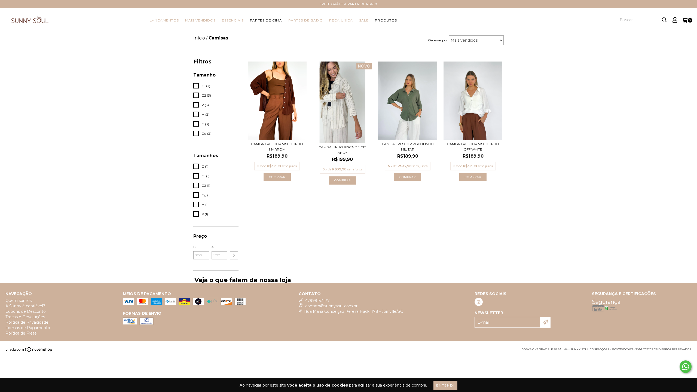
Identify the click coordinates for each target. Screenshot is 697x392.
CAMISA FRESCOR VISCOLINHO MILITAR (408, 146)
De (195, 247)
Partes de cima (266, 20)
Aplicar (234, 255)
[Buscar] (664, 20)
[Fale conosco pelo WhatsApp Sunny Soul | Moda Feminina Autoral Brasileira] (686, 366)
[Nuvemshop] (29, 351)
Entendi (445, 385)
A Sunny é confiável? (25, 306)
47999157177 (317, 300)
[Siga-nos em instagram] (479, 302)
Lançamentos (164, 20)
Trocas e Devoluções (25, 316)
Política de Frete (21, 333)
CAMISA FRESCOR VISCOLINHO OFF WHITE (473, 146)
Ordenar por (438, 40)
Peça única (341, 20)
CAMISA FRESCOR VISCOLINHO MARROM (277, 146)
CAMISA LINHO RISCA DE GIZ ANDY (342, 150)
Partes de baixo (305, 20)
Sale (364, 20)
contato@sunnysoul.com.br (331, 306)
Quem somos (18, 300)
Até (214, 247)
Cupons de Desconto (25, 311)
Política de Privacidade (26, 322)
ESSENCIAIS (233, 20)
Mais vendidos (200, 20)
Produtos (386, 20)
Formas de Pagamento (27, 327)
